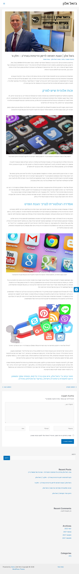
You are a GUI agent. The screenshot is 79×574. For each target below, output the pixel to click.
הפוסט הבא (6, 387)
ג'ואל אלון (70, 3)
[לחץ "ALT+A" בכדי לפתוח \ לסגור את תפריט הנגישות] (76, 289)
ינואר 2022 (67, 528)
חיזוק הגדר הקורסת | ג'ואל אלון (61, 493)
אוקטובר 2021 (67, 535)
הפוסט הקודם (71, 387)
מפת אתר (61, 567)
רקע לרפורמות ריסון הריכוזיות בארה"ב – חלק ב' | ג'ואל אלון (53, 477)
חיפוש (74, 454)
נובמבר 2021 (67, 532)
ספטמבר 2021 (66, 538)
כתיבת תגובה (70, 59)
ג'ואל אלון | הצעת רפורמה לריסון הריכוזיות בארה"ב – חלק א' (53, 483)
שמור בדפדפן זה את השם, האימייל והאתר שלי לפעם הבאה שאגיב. (50, 435)
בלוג (63, 59)
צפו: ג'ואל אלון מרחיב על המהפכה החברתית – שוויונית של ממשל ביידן (49, 472)
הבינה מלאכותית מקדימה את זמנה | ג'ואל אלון (57, 488)
